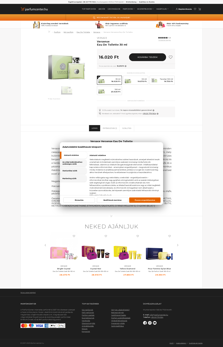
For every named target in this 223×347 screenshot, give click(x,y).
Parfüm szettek (88, 315)
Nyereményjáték (118, 323)
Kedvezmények (117, 312)
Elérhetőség (131, 2)
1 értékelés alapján (164, 40)
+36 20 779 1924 (149, 114)
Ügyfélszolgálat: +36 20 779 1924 (82, 2)
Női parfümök (87, 310)
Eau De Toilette (83, 32)
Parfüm (57, 32)
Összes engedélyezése (145, 200)
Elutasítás (79, 200)
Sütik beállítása (117, 326)
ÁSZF (172, 343)
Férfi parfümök (88, 312)
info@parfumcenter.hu (159, 315)
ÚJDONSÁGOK (114, 9)
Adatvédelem (181, 343)
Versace (96, 32)
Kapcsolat (86, 331)
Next (177, 245)
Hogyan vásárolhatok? (120, 310)
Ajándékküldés (88, 326)
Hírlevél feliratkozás (119, 321)
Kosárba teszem (147, 57)
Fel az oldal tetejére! (28, 292)
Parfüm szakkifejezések (120, 318)
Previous (45, 245)
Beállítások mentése (112, 200)
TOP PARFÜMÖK (89, 9)
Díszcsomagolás (88, 323)
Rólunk (84, 329)
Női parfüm (68, 32)
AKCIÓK (101, 9)
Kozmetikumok (88, 318)
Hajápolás (86, 321)
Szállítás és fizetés (147, 2)
